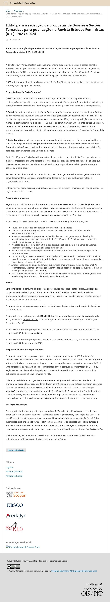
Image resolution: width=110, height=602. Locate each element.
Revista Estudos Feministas (22, 3)
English (9, 467)
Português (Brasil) (14, 476)
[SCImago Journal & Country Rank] (23, 547)
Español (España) (14, 471)
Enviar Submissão (16, 450)
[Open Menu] (6, 3)
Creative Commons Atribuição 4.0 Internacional (74, 571)
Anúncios (18, 11)
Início (8, 11)
